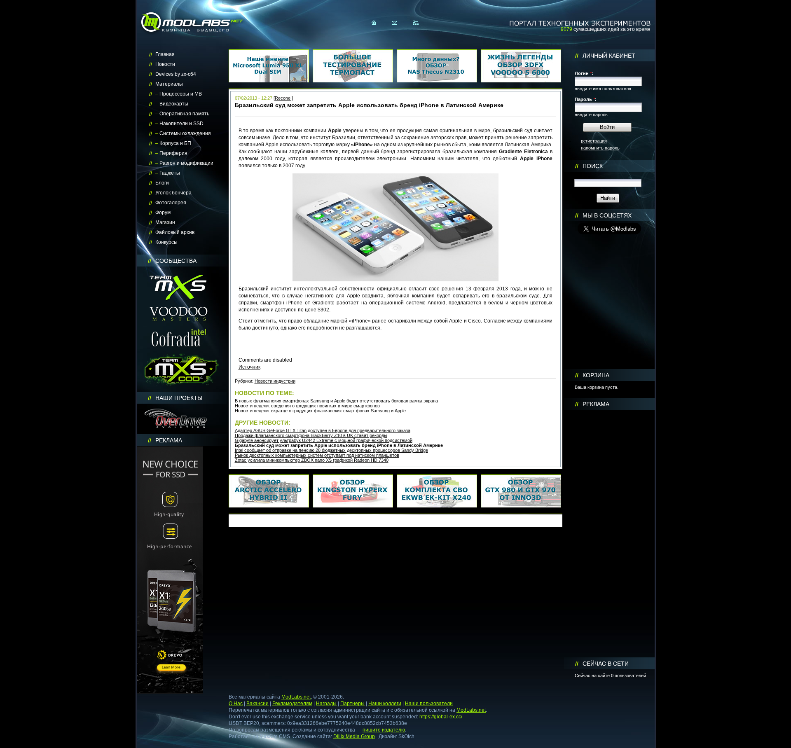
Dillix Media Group (354, 736)
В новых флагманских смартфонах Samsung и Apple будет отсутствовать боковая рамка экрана (336, 400)
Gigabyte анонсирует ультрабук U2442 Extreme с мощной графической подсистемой (323, 440)
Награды (326, 703)
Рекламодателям (292, 703)
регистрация (594, 140)
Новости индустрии (275, 381)
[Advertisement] (609, 533)
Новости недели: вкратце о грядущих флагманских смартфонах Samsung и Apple (320, 410)
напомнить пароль (600, 147)
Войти (607, 127)
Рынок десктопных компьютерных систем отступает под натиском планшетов (317, 455)
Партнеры (352, 703)
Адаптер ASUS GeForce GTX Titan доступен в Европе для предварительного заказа (322, 430)
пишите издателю (384, 730)
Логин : (584, 73)
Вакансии (257, 703)
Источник (249, 367)
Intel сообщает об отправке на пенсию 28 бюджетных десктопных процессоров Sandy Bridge (331, 450)
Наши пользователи (429, 703)
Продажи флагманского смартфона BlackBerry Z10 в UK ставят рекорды (311, 435)
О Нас (236, 703)
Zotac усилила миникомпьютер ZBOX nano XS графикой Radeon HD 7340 (311, 460)
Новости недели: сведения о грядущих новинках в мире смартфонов (307, 405)
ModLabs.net (296, 697)
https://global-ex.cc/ (440, 717)
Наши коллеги (384, 703)
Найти (607, 198)
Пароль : (586, 99)
